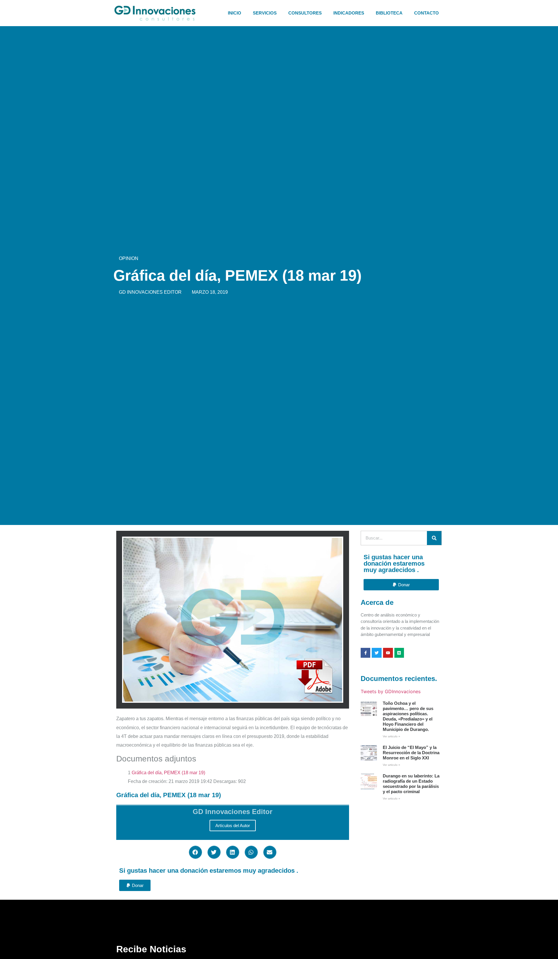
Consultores (305, 12)
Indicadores (348, 12)
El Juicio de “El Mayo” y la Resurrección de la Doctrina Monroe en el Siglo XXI (411, 752)
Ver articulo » (391, 736)
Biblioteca (389, 12)
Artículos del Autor (232, 825)
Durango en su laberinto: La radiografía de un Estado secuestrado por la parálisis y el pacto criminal (411, 783)
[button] (195, 852)
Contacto (426, 12)
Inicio (234, 12)
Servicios (265, 12)
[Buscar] (434, 538)
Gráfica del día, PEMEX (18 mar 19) (168, 772)
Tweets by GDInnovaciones (391, 691)
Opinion (128, 258)
